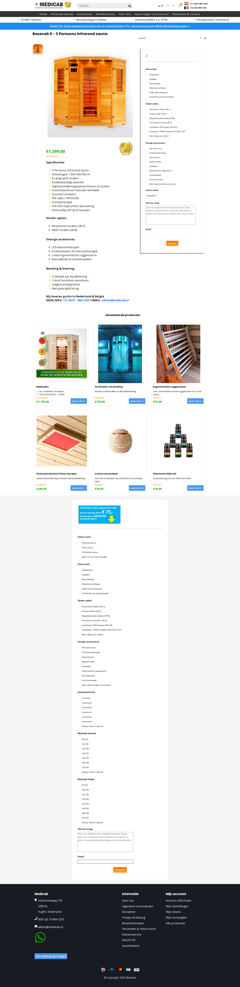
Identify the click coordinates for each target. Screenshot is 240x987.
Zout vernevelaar (156, 180)
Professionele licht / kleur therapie (56, 473)
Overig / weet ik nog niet (92, 726)
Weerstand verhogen (157, 88)
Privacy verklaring (133, 917)
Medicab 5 (42, 386)
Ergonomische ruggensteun (160, 171)
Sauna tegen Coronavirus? (151, 14)
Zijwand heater (155, 162)
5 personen (87, 717)
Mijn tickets (173, 912)
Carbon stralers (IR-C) (158, 114)
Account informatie (178, 900)
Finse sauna (87, 547)
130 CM (85, 753)
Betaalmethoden (133, 923)
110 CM (85, 744)
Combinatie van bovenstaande (161, 97)
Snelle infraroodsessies (158, 92)
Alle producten (175, 923)
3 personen (87, 707)
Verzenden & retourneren (139, 929)
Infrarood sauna (89, 543)
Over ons (128, 900)
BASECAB (142, 38)
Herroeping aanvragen (51, 956)
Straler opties (152, 104)
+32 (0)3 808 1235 (197, 7)
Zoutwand (153, 166)
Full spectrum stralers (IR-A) (160, 123)
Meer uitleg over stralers (159, 136)
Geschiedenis (130, 946)
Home (43, 14)
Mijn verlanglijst (176, 917)
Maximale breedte (87, 733)
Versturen (172, 243)
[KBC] (111, 970)
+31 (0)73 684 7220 (198, 3)
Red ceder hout (155, 149)
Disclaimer (129, 912)
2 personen (87, 703)
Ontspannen (154, 75)
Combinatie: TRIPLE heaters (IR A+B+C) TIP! (167, 132)
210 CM (85, 767)
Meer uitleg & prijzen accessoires (162, 184)
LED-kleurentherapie (157, 153)
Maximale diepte (86, 779)
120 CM (85, 749)
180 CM (85, 763)
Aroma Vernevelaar (106, 473)
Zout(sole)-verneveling (109, 386)
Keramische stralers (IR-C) (160, 109)
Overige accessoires (155, 143)
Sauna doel (151, 69)
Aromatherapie (155, 175)
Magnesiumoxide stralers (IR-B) (162, 118)
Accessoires (84, 14)
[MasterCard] (120, 970)
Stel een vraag (152, 203)
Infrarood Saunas (62, 14)
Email (149, 229)
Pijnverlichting (154, 84)
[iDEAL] (103, 970)
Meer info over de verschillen (94, 557)
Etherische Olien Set (164, 473)
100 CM (85, 790)
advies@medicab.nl (115, 300)
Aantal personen (86, 692)
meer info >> (79, 401)
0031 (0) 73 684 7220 (51, 919)
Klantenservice (105, 14)
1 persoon (86, 698)
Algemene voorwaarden (137, 906)
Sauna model (152, 190)
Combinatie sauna (90, 552)
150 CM (85, 758)
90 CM (85, 739)
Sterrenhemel (154, 157)
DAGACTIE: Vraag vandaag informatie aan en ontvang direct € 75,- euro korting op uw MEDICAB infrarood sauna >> (120, 26)
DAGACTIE (129, 940)
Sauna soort (84, 537)
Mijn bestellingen (177, 906)
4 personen (87, 712)
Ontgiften (153, 79)
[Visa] (136, 970)
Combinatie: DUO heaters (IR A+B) (163, 127)
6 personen (87, 721)
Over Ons (125, 14)
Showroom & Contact (186, 14)
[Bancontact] (128, 970)
